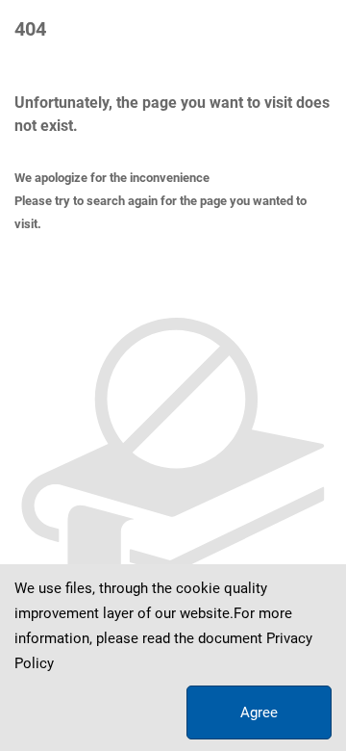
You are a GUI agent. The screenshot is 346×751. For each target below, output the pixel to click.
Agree (259, 712)
